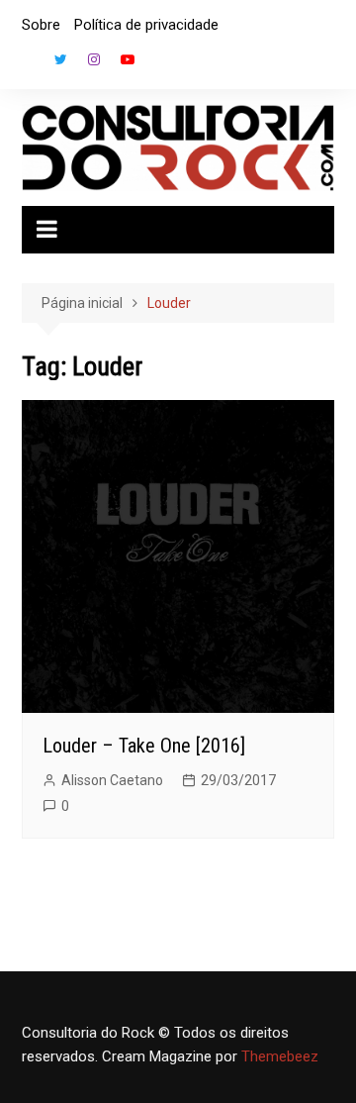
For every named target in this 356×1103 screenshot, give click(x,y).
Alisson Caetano (112, 780)
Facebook (27, 64)
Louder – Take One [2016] (144, 745)
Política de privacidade (146, 25)
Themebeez (279, 1056)
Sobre (41, 25)
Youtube (127, 59)
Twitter (60, 59)
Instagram (94, 59)
